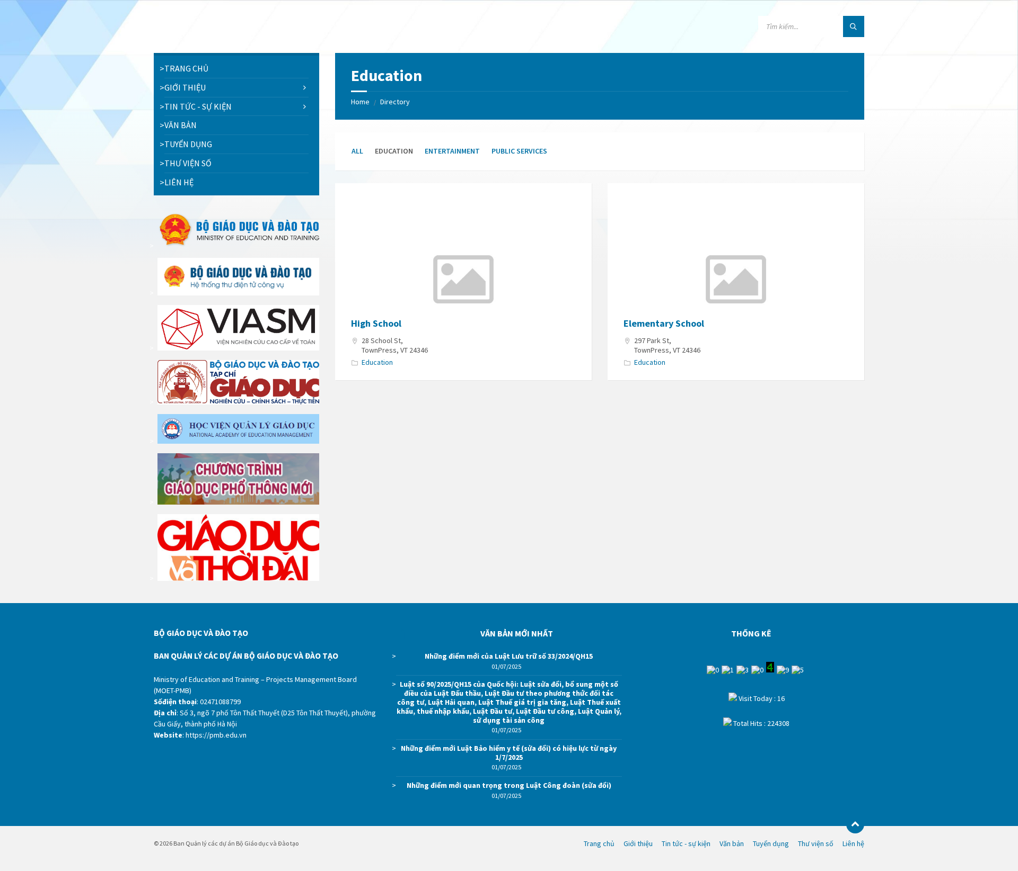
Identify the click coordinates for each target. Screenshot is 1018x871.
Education (377, 362)
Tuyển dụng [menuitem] (771, 843)
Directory (395, 101)
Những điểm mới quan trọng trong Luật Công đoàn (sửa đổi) (509, 785)
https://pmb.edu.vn (216, 735)
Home (360, 101)
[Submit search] (853, 26)
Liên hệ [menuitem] (853, 843)
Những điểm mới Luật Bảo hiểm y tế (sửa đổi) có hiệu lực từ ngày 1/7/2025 (509, 752)
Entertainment (452, 151)
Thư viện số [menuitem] (815, 843)
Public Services (519, 151)
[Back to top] (855, 824)
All (357, 151)
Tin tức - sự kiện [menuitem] (686, 843)
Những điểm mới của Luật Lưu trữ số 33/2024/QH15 (509, 656)
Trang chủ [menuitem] (599, 843)
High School (376, 323)
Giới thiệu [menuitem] (638, 843)
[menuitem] (236, 68)
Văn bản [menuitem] (731, 843)
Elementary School (664, 323)
